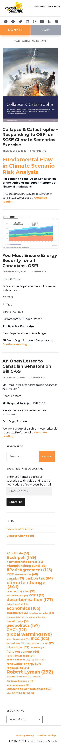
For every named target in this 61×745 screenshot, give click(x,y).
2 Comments (38, 271)
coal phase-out (17, 595)
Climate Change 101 (20, 535)
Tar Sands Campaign (20, 681)
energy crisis (15, 617)
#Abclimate (18, 553)
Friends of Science (20, 529)
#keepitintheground (26, 566)
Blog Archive (15, 710)
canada (15, 578)
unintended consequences (29, 688)
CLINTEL (14, 591)
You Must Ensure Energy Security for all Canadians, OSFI (29, 260)
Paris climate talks (20, 655)
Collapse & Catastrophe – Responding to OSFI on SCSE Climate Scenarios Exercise (30, 137)
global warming (29, 634)
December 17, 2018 (14, 377)
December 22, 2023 (14, 151)
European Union (35, 617)
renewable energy (24, 664)
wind (11, 693)
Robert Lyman (30, 672)
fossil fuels (18, 621)
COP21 (36, 595)
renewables (18, 667)
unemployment (18, 685)
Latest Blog (39, 7)
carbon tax (39, 578)
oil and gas (18, 647)
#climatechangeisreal (25, 561)
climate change (26, 584)
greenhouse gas (18, 639)
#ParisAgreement (29, 570)
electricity (17, 612)
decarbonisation (30, 600)
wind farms (25, 693)
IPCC (40, 639)
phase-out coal (18, 660)
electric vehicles (41, 613)
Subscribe (15, 501)
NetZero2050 (35, 643)
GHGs (17, 630)
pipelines (38, 660)
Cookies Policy (46, 735)
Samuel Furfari (19, 676)
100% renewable (22, 574)
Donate (15, 30)
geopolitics (23, 625)
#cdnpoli (21, 557)
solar (37, 677)
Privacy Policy (25, 735)
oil (49, 643)
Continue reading (14, 344)
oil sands (38, 648)
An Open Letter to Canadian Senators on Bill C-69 (26, 366)
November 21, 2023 (14, 271)
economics (24, 608)
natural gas (16, 643)
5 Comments (38, 151)
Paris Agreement (23, 651)
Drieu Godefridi (17, 604)
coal (29, 591)
